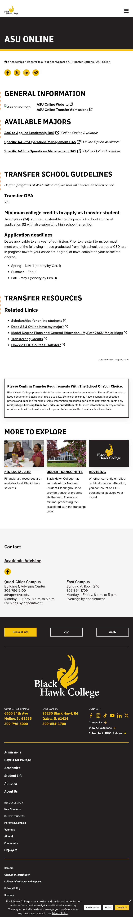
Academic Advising (22, 560)
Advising (97, 471)
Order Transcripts (65, 471)
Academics (17, 62)
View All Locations (100, 728)
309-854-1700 (54, 723)
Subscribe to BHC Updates (105, 733)
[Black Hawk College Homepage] (66, 698)
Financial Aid (17, 471)
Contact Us (96, 722)
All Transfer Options (81, 62)
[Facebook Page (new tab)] (7, 571)
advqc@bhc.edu (16, 594)
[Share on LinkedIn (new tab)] (26, 72)
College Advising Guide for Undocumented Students (46, 405)
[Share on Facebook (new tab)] (7, 72)
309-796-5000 (16, 723)
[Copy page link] (35, 72)
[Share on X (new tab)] (17, 72)
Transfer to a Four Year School (45, 62)
